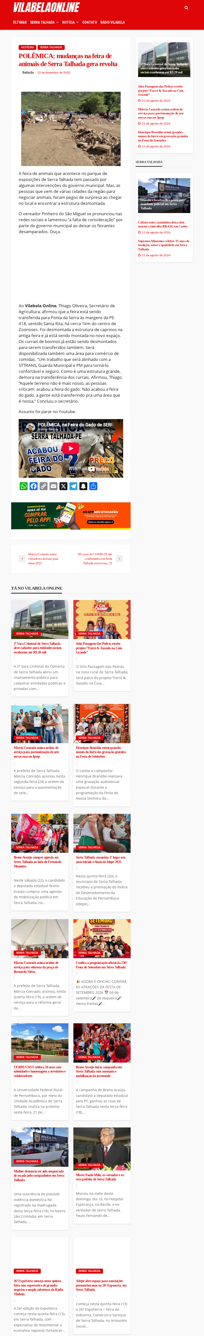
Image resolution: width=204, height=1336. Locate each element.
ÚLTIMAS (20, 22)
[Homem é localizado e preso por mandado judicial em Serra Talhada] (164, 195)
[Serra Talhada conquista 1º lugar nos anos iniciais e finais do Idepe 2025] (102, 833)
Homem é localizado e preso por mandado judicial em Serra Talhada (162, 204)
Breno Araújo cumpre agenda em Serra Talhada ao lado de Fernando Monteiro (37, 862)
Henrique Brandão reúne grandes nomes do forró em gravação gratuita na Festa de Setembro (101, 752)
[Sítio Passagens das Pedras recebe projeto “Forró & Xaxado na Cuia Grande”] (102, 619)
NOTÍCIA (68, 22)
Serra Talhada (51, 47)
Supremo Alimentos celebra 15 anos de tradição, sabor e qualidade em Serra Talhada (163, 245)
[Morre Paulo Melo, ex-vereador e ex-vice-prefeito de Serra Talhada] (102, 1148)
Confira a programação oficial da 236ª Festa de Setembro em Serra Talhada (101, 965)
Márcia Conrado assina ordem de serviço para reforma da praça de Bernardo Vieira (36, 967)
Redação (28, 72)
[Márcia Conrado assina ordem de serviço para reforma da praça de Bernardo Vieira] (39, 938)
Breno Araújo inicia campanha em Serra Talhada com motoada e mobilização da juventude (99, 1071)
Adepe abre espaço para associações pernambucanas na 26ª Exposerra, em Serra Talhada (101, 1285)
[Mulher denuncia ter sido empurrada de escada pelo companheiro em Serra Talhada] (39, 1147)
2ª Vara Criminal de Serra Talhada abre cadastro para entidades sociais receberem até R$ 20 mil (37, 648)
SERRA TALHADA (42, 22)
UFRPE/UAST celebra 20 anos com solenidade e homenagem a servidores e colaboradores (39, 1071)
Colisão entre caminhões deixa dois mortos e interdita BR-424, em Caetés (162, 224)
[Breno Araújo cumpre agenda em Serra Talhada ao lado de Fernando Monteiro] (39, 833)
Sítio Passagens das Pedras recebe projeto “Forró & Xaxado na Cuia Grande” (99, 648)
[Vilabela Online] (47, 7)
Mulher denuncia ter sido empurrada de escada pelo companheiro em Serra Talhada (39, 1175)
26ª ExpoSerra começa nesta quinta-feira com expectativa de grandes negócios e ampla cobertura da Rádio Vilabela (38, 1287)
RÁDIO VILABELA (113, 22)
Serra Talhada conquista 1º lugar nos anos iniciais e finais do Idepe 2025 (100, 860)
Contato (89, 22)
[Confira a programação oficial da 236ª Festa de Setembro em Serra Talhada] (102, 938)
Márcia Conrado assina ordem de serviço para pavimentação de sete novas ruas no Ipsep (36, 752)
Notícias (27, 47)
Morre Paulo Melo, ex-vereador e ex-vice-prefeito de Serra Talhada (100, 1177)
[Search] (186, 7)
